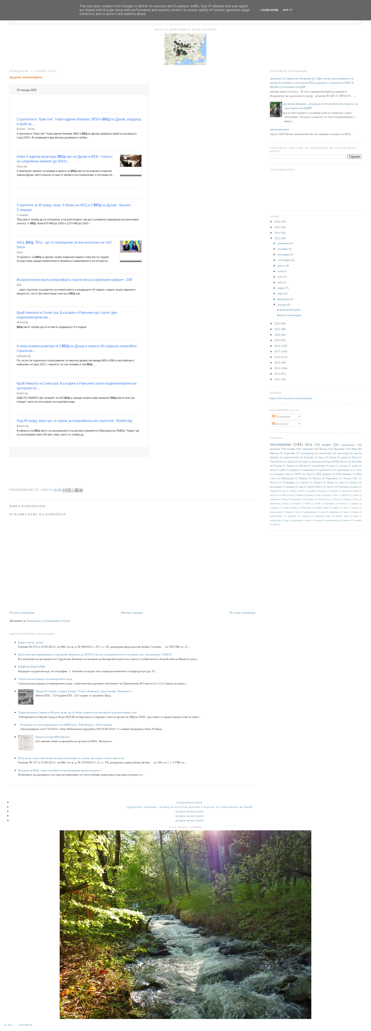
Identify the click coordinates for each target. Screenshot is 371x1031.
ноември (283, 249)
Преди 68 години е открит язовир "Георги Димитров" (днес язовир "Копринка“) (84, 691)
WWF (298, 474)
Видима (309, 495)
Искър (323, 449)
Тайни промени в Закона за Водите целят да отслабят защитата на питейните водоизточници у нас (77, 712)
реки (309, 520)
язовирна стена (282, 474)
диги (323, 511)
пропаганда (298, 520)
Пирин (332, 457)
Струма (304, 482)
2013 (277, 374)
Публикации (282, 416)
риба (283, 470)
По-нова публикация (21, 612)
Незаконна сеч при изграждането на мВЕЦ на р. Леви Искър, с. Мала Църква (66, 724)
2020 (277, 335)
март (281, 293)
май (280, 282)
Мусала (317, 478)
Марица (303, 478)
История (303, 461)
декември (284, 243)
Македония (287, 478)
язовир (291, 449)
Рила (354, 449)
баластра (316, 461)
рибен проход (333, 520)
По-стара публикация (242, 612)
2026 (277, 221)
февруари (284, 299)
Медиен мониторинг (289, 315)
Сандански (274, 507)
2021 (277, 329)
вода (327, 461)
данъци (289, 511)
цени (275, 524)
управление (343, 470)
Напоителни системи (279, 503)
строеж (273, 490)
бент (345, 507)
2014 (277, 368)
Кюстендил (310, 499)
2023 (277, 238)
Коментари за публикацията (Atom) (48, 621)
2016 (277, 357)
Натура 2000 (350, 478)
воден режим (276, 511)
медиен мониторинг (289, 309)
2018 (277, 346)
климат (355, 511)
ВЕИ (356, 490)
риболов (347, 520)
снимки (358, 520)
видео (326, 444)
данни (344, 457)
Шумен (303, 465)
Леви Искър (323, 499)
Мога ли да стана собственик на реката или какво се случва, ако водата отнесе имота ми (71, 758)
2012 (277, 379)
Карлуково (296, 499)
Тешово (290, 465)
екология (307, 449)
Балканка (309, 457)
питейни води (341, 515)
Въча (355, 457)
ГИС (335, 495)
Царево (336, 507)
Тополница (306, 507)
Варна (300, 495)
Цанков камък (322, 507)
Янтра (330, 482)
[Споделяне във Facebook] (77, 490)
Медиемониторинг (278, 129)
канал (355, 465)
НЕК (356, 499)
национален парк (322, 515)
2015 (277, 362)
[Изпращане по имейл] (64, 490)
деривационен (310, 511)
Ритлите (342, 503)
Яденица (339, 449)
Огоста (273, 482)
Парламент (329, 503)
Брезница (346, 490)
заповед (353, 482)
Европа (274, 453)
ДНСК (356, 495)
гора (341, 482)
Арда (309, 474)
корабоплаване (276, 515)
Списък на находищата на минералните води (45, 679)
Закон (321, 457)
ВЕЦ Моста (341, 461)
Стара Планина (290, 507)
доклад (343, 465)
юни (280, 277)
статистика (307, 470)
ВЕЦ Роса (274, 495)
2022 (277, 323)
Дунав (290, 461)
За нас (8, 1024)
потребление (275, 520)
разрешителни (291, 457)
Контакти (25, 1024)
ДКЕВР (345, 495)
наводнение (348, 445)
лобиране (305, 515)
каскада (290, 486)
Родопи (278, 465)
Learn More (269, 10)
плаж (355, 515)
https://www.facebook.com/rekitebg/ (291, 398)
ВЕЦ (308, 444)
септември (284, 260)
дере (298, 511)
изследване (276, 486)
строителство (325, 470)
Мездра (347, 499)
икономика (343, 453)
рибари (294, 470)
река (355, 486)
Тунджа (318, 482)
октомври (284, 254)
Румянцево (289, 482)
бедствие (289, 453)
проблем (275, 449)
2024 (277, 233)
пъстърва (344, 486)
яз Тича (357, 470)
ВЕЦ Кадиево (323, 474)
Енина (284, 499)
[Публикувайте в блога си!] (69, 490)
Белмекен (334, 490)
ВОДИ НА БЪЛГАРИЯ (31, 667)
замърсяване (334, 511)
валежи (355, 507)
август (282, 265)
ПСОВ (307, 503)
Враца (327, 495)
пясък (273, 470)
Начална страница (132, 612)
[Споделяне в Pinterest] (81, 490)
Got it (287, 10)
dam (284, 490)
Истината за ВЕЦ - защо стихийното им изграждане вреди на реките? (60, 770)
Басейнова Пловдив (317, 490)
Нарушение (332, 478)
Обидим (296, 503)
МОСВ (336, 499)
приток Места (315, 486)
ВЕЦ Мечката (343, 474)
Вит (319, 495)
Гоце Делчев (276, 461)
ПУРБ (317, 503)
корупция (292, 515)
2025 (277, 227)
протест (331, 486)
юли (280, 271)
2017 (277, 351)
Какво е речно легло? (30, 642)
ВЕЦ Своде (288, 495)
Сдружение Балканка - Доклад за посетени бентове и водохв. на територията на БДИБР (190, 807)
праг (287, 520)
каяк (346, 511)
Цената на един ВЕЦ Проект (53, 737)
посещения (280, 444)
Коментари (282, 424)
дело (332, 465)
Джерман (274, 499)
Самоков (354, 503)
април (281, 288)
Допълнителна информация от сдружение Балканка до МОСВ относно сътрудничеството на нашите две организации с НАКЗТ (95, 654)
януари (282, 304)
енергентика (325, 453)
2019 (277, 340)
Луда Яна (357, 461)
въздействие (318, 465)
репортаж (319, 520)
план (300, 486)
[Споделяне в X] (73, 490)
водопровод (307, 453)
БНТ (302, 490)
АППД (293, 490)
